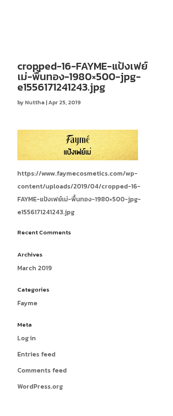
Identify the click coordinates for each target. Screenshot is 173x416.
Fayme (27, 303)
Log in (26, 338)
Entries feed (36, 354)
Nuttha (35, 102)
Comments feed (42, 370)
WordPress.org (40, 386)
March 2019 (34, 268)
